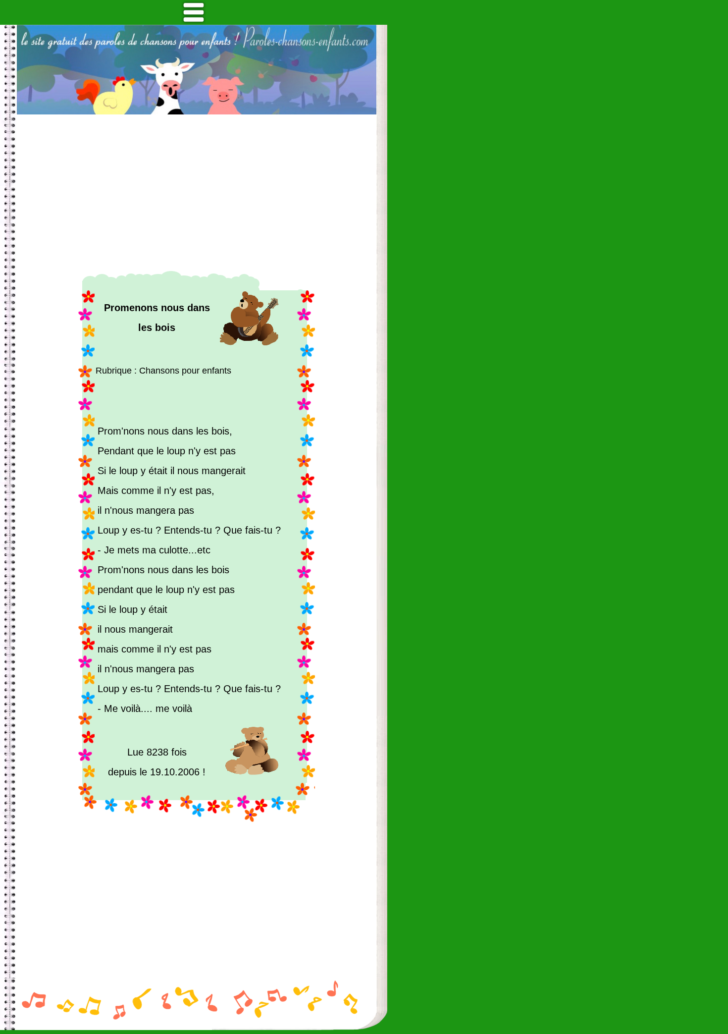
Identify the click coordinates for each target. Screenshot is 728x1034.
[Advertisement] (196, 192)
